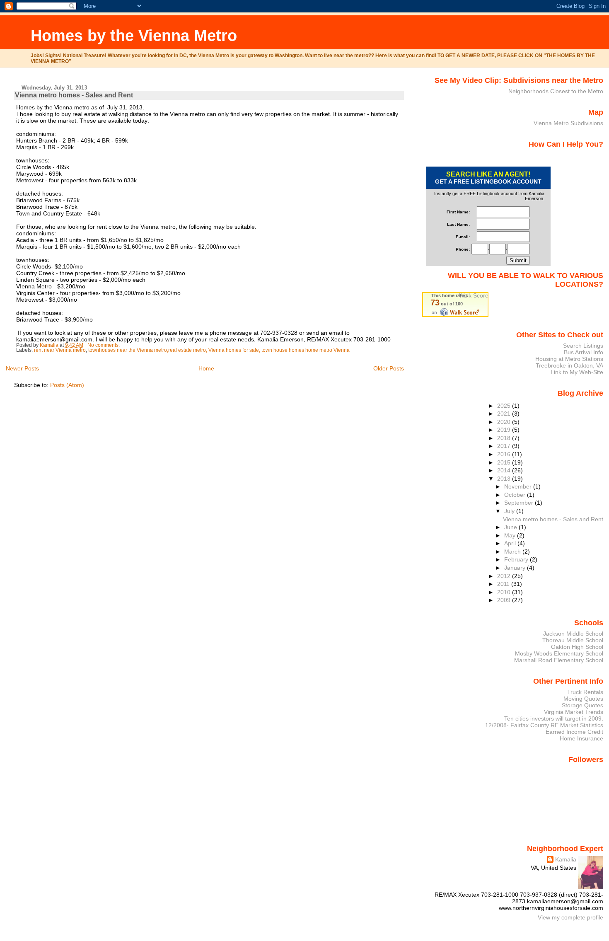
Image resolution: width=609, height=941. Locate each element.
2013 (504, 478)
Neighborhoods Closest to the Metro (555, 91)
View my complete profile (570, 917)
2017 (504, 446)
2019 (504, 429)
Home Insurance (581, 738)
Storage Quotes (582, 705)
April (510, 543)
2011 (504, 584)
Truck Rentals (585, 692)
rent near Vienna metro (60, 350)
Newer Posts (22, 368)
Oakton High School (577, 646)
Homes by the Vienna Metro (134, 35)
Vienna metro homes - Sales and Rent (74, 95)
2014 (504, 470)
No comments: (104, 345)
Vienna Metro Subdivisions (568, 123)
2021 (504, 413)
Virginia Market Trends (573, 712)
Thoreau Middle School (572, 640)
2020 (504, 421)
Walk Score (473, 295)
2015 (504, 462)
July (510, 511)
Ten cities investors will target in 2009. (553, 718)
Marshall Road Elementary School (558, 660)
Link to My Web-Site (577, 372)
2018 (504, 438)
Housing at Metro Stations (569, 359)
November (518, 486)
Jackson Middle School (573, 633)
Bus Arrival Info (583, 352)
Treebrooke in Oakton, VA (569, 365)
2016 (504, 454)
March (513, 551)
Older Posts (388, 368)
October (515, 494)
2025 (504, 405)
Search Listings (583, 345)
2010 (504, 592)
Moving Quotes (583, 698)
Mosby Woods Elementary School (559, 653)
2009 (504, 600)
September (519, 502)
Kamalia (565, 859)
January (515, 567)
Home (206, 368)
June (511, 527)
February (517, 559)
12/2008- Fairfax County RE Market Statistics (544, 725)
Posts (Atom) (67, 385)
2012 (504, 576)
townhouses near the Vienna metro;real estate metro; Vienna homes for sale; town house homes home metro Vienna (219, 350)
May (510, 535)
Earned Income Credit (574, 731)
